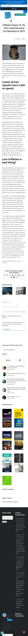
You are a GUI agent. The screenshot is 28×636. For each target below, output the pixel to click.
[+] (21, 311)
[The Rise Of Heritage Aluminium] (4, 373)
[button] (3, 291)
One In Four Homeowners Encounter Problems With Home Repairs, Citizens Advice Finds (20, 547)
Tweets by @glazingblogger (10, 502)
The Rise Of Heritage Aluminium (16, 373)
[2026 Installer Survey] (4, 396)
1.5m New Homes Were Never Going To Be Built (15, 367)
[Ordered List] (11, 311)
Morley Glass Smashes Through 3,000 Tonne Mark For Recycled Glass (16, 389)
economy (19, 261)
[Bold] (4, 311)
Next (23, 39)
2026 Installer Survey (13, 396)
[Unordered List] (13, 311)
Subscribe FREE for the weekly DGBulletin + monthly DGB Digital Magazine (13, 2)
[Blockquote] (14, 311)
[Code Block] (16, 311)
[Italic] (5, 311)
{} (19, 311)
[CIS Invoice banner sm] (20, 14)
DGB (5, 261)
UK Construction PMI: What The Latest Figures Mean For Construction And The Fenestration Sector (20, 587)
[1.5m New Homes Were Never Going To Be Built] (4, 367)
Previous (17, 39)
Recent (8, 360)
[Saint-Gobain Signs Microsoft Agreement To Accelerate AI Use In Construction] (4, 380)
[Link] (18, 311)
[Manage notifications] (24, 632)
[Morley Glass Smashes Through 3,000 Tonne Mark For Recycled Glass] (4, 389)
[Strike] (9, 311)
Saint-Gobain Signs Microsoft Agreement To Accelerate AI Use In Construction (16, 380)
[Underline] (7, 311)
